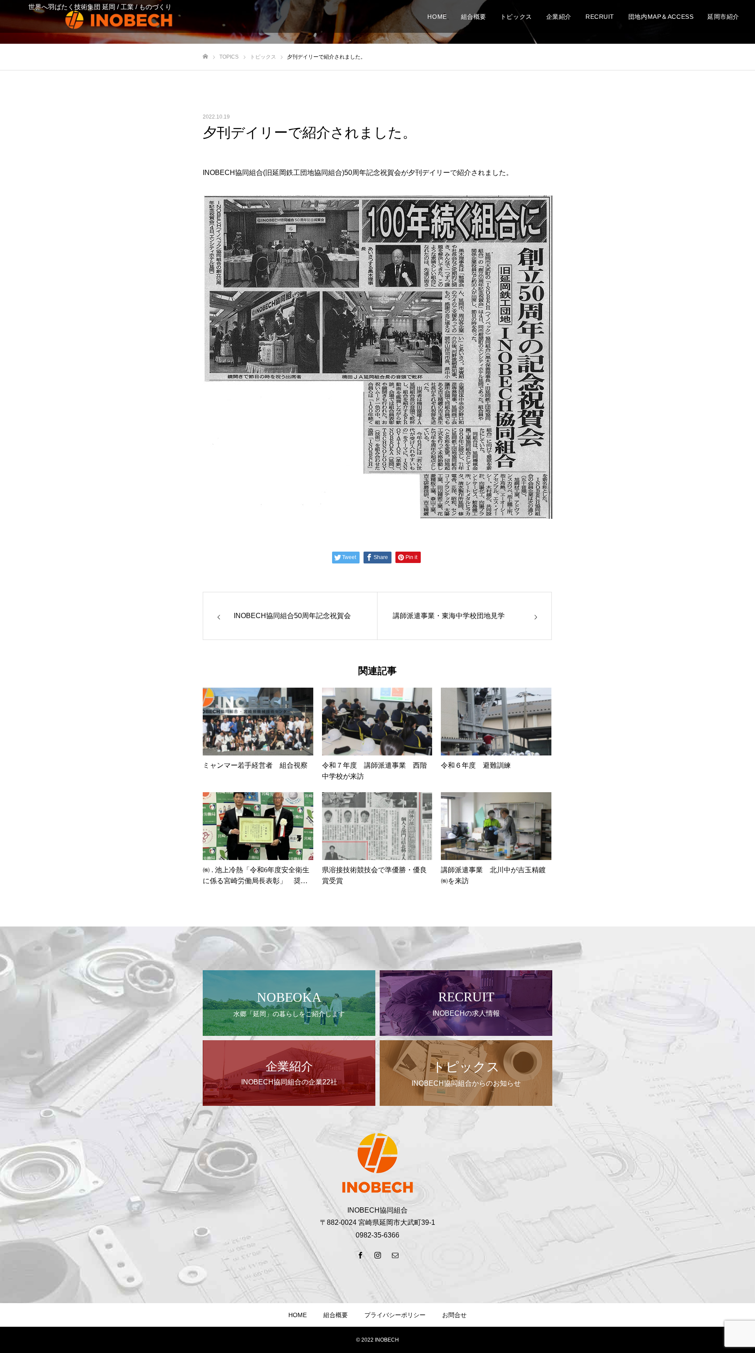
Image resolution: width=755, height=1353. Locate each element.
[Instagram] (377, 1255)
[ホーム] (205, 56)
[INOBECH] (118, 19)
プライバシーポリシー (395, 1314)
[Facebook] (360, 1255)
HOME (297, 1314)
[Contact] (395, 1255)
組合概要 (335, 1314)
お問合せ (454, 1314)
